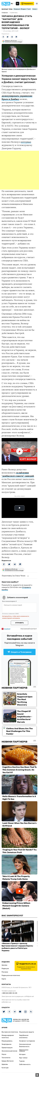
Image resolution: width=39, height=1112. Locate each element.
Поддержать (28, 3)
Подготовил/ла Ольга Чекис (14, 576)
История (22, 1054)
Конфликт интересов (27, 1041)
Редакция (5, 968)
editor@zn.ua (6, 1002)
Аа (17, 3)
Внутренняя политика (10, 1032)
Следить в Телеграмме (21, 652)
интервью (26, 142)
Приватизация (7, 1048)
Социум (22, 1051)
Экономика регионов (9, 1051)
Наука (4, 1054)
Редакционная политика (11, 975)
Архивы (4, 965)
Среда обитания (8, 1061)
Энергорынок (6, 1044)
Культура (5, 1068)
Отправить (19, 623)
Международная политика (8, 1036)
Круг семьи (23, 1058)
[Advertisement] (19, 170)
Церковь (5, 1064)
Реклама (5, 972)
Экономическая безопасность (25, 1045)
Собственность (24, 1064)
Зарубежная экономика (23, 1036)
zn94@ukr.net (29, 996)
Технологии (6, 1058)
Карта (4, 979)
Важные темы (7, 9)
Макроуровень (7, 1041)
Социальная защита (26, 1032)
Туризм (22, 1061)
